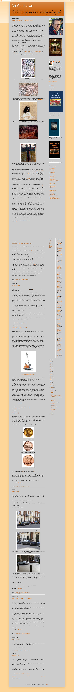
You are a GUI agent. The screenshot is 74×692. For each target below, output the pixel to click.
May (51, 414)
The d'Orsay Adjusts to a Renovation (22, 598)
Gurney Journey (52, 175)
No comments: (27, 592)
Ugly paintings (59, 351)
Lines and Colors (52, 183)
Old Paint (51, 187)
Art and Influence (52, 168)
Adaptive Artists (58, 240)
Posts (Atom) (18, 678)
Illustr (58, 290)
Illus (58, 288)
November (52, 387)
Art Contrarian (22, 6)
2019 (51, 369)
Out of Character (59, 316)
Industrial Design (59, 294)
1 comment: (27, 279)
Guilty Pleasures (58, 287)
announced (31, 289)
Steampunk (59, 344)
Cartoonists (59, 269)
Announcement (16, 285)
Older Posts (43, 676)
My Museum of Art (53, 186)
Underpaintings (52, 194)
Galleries (58, 281)
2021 (51, 366)
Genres (58, 282)
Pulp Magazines (59, 330)
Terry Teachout (50, 240)
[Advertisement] (28, 232)
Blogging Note (15, 639)
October (52, 389)
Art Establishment (59, 248)
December (52, 385)
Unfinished (59, 354)
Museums (16, 634)
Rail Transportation (59, 332)
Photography (59, 320)
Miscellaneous (59, 305)
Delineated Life (52, 172)
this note (28, 178)
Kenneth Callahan (17, 52)
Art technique (59, 254)
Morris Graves (38, 51)
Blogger (47, 684)
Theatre (58, 348)
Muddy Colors (52, 184)
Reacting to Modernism (59, 335)
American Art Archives (53, 166)
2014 (51, 377)
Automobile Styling (17, 593)
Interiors (58, 296)
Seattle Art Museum (40, 170)
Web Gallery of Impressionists (54, 198)
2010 (51, 384)
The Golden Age (52, 191)
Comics (58, 274)
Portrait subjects (58, 326)
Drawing (58, 277)
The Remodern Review (50, 246)
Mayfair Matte (15, 491)
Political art (59, 323)
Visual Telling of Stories (54, 195)
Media (58, 303)
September (53, 390)
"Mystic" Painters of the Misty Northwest (23, 20)
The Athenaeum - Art (53, 190)
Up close (58, 355)
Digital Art (59, 275)
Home (28, 676)
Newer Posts (14, 676)
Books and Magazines (59, 268)
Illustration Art (52, 176)
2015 (51, 376)
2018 (51, 371)
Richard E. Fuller (36, 172)
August (52, 392)
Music (58, 311)
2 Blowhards (20, 482)
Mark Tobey (27, 51)
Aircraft (58, 242)
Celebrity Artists (58, 273)
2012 (51, 381)
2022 (51, 364)
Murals (58, 308)
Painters (16, 222)
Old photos (59, 314)
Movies (58, 307)
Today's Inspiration (53, 193)
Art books (59, 245)
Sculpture (59, 340)
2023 (51, 363)
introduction (59, 297)
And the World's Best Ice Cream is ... (22, 243)
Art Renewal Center (53, 169)
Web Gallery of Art (53, 197)
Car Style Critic (52, 85)
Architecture (59, 243)
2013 (51, 379)
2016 (51, 374)
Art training (59, 258)
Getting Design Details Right (19, 328)
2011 (51, 382)
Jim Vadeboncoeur (53, 179)
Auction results (59, 262)
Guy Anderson (29, 52)
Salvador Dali (59, 338)
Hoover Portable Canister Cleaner (28, 374)
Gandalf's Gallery (52, 173)
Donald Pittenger (57, 61)
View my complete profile (53, 81)
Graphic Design (58, 285)
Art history (59, 250)
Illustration (59, 291)
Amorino (32, 250)
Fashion (58, 278)
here (24, 54)
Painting (58, 319)
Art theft (58, 256)
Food (15, 280)
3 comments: (27, 486)
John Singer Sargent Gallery (54, 180)
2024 (51, 361)
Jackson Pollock (40, 99)
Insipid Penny (15, 413)
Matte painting (59, 301)
